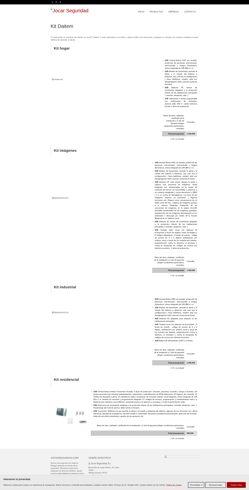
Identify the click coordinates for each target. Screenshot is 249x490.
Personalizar (195, 485)
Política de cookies (174, 485)
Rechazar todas (215, 485)
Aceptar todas (236, 485)
